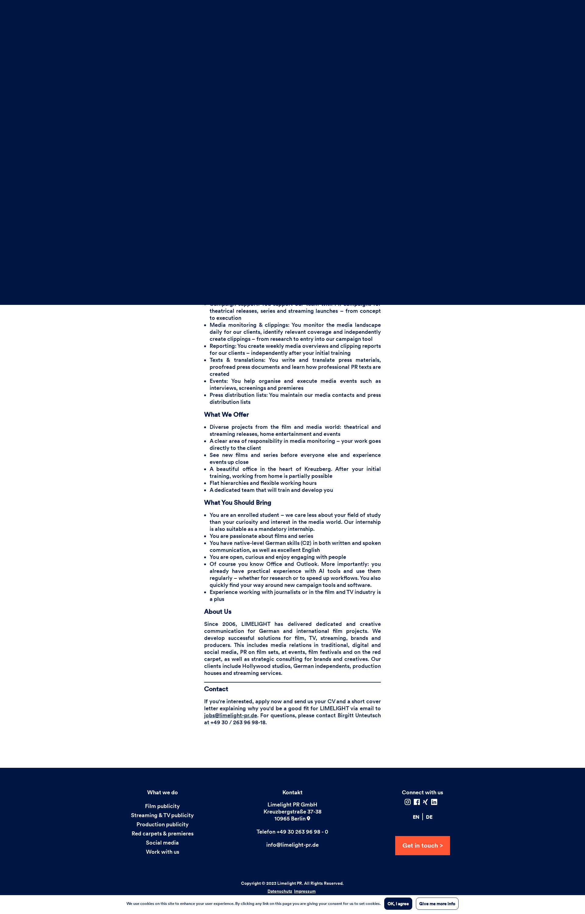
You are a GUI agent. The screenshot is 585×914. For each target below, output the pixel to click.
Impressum (305, 891)
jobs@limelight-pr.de (230, 715)
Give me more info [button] (437, 903)
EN (416, 817)
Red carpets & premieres (162, 833)
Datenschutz (280, 891)
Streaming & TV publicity (162, 815)
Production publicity (162, 824)
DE (429, 817)
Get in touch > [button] (422, 845)
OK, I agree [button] (398, 903)
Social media (162, 842)
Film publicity (162, 806)
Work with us (162, 852)
